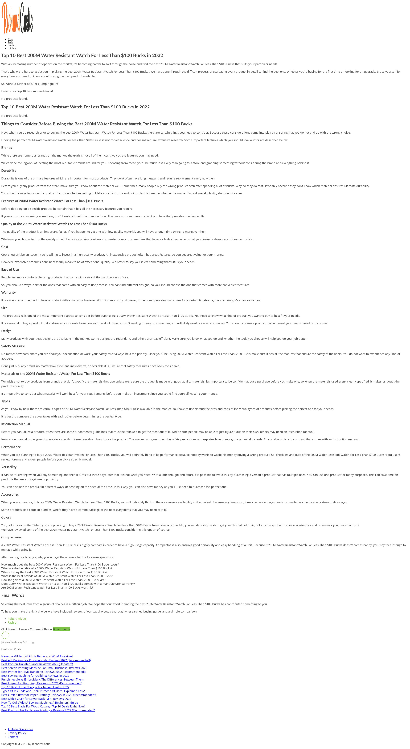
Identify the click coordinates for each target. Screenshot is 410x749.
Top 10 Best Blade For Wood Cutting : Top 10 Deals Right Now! (43, 706)
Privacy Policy (17, 733)
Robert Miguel (17, 619)
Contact (12, 45)
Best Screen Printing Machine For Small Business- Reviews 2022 (44, 668)
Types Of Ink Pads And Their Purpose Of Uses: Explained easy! (43, 691)
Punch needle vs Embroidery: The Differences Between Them (42, 679)
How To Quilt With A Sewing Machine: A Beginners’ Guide (39, 702)
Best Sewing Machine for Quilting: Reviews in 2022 (35, 675)
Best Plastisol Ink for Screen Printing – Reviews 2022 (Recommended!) (48, 710)
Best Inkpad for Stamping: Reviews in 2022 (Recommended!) (41, 683)
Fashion (13, 622)
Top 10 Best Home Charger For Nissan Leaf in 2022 (35, 687)
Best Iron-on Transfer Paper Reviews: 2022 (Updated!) (37, 664)
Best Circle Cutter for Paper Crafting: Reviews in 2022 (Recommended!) (48, 695)
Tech (10, 42)
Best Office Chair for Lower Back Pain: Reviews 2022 (36, 699)
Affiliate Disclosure (20, 729)
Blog (10, 39)
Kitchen (12, 48)
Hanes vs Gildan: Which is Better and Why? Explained (37, 656)
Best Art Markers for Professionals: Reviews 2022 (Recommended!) (46, 660)
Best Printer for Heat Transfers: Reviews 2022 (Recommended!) (43, 672)
